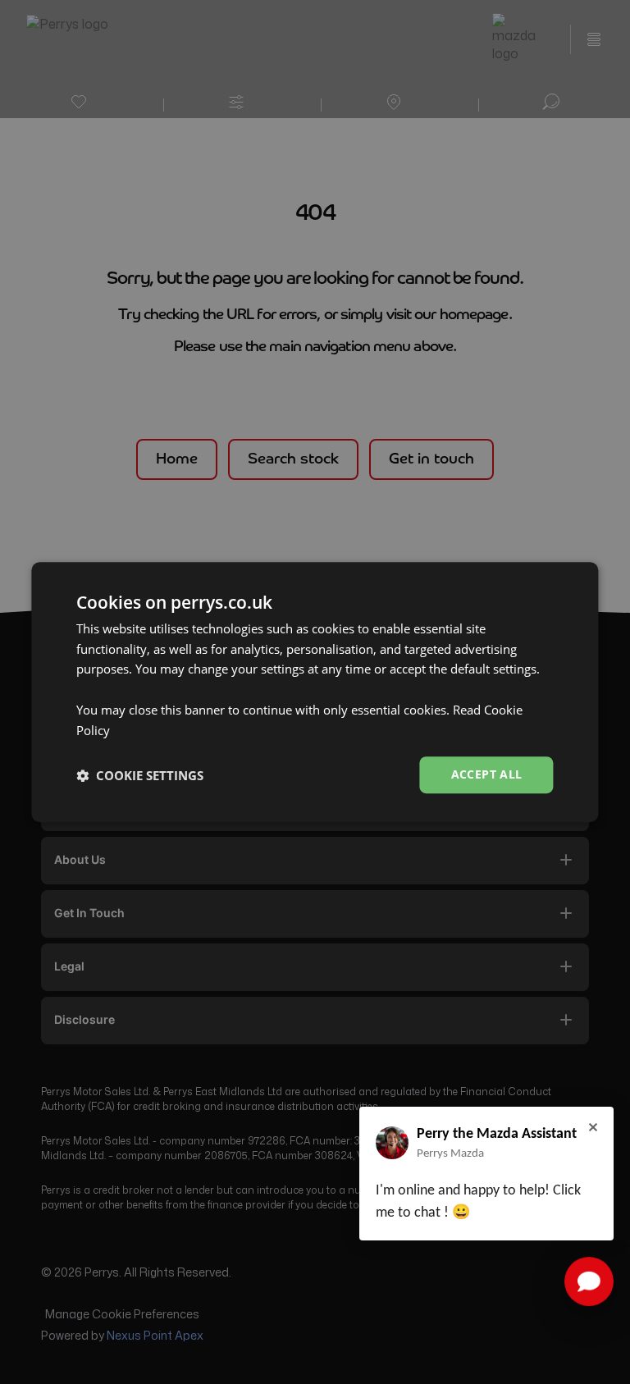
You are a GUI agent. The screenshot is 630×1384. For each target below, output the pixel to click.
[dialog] (314, 692)
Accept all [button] (487, 775)
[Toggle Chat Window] (589, 1281)
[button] (139, 775)
